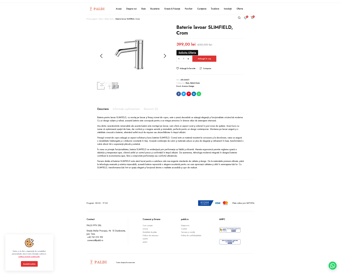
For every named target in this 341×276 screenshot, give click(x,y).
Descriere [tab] (103, 109)
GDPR (145, 238)
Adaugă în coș (204, 58)
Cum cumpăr (148, 225)
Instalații (228, 8)
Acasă (118, 8)
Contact (184, 228)
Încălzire (215, 8)
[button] (102, 84)
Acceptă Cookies (29, 264)
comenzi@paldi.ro (95, 240)
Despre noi (131, 8)
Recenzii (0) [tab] (151, 109)
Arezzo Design (188, 86)
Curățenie (201, 8)
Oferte (240, 8)
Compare (207, 68)
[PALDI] (97, 9)
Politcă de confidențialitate (191, 235)
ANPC (145, 242)
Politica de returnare (150, 235)
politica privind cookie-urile (29, 256)
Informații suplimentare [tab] (126, 109)
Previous (101, 55)
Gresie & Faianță (172, 8)
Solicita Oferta (187, 52)
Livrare (145, 228)
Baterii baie (195, 83)
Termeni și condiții (188, 232)
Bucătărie (154, 8)
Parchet (188, 8)
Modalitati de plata (150, 232)
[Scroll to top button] (335, 270)
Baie (143, 8)
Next (165, 55)
